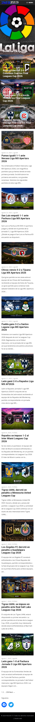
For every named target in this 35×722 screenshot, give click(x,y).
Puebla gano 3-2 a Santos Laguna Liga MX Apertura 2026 (15, 327)
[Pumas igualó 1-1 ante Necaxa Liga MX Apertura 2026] (17, 148)
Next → (12, 692)
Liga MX (15, 153)
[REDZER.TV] (10, 2)
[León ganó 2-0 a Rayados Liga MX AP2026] (17, 374)
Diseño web (18, 718)
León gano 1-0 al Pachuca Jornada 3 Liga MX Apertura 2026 (16, 664)
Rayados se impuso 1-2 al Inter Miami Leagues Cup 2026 (15, 438)
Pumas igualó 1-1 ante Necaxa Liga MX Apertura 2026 (15, 158)
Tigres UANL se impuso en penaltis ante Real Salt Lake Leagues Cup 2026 (16, 607)
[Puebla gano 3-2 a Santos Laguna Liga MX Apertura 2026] (17, 317)
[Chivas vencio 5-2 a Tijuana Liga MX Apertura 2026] (17, 262)
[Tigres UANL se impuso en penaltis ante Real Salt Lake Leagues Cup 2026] (17, 597)
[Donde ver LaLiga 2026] (17, 53)
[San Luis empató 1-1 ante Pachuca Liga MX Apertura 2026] (17, 208)
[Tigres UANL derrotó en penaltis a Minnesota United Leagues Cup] (17, 482)
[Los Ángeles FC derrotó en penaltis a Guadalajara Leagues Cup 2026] (17, 539)
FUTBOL (14, 433)
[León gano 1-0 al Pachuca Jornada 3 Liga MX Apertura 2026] (17, 654)
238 (7, 692)
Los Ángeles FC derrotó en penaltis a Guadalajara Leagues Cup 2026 (15, 550)
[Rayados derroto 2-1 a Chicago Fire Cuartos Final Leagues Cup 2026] (17, 127)
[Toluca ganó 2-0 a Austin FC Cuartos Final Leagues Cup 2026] (17, 102)
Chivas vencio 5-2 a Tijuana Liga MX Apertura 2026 (16, 271)
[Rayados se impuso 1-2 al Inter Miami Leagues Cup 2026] (17, 428)
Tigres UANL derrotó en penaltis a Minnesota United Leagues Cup (16, 493)
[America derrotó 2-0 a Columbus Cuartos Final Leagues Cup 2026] (17, 78)
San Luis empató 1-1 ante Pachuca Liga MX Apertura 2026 (15, 218)
